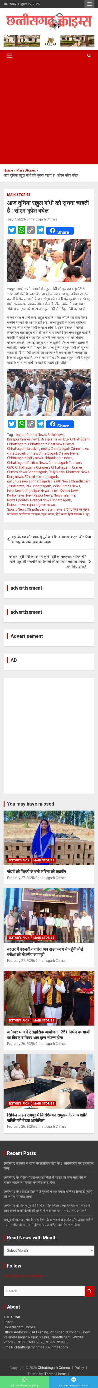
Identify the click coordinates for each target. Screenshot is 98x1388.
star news (55, 509)
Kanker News (69, 491)
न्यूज (44, 514)
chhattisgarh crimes (22, 453)
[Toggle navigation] (10, 55)
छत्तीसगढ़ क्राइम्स (29, 514)
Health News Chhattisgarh (70, 481)
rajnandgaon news (41, 505)
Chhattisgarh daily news (25, 458)
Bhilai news (56, 435)
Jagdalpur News (37, 491)
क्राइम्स (77, 509)
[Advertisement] (49, 113)
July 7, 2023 (16, 219)
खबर (86, 509)
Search (89, 1291)
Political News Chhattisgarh (50, 500)
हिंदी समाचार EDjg (79, 514)
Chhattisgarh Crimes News (58, 453)
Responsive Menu (89, 4)
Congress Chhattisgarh (53, 467)
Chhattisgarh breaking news (28, 448)
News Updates (18, 500)
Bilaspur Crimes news (23, 439)
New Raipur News (39, 495)
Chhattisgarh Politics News (27, 463)
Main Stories (18, 195)
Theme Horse (55, 1374)
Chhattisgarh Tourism (65, 463)
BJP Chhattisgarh (76, 439)
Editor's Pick (19, 860)
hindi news (16, 486)
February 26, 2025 (20, 1044)
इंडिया (67, 509)
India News (15, 491)
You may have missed (30, 804)
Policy (79, 1368)
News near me (64, 495)
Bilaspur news (51, 439)
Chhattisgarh (17, 444)
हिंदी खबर (61, 514)
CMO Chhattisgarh (21, 467)
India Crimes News (66, 486)
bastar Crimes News (31, 435)
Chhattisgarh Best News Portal (51, 444)
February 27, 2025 (20, 878)
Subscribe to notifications (24, 1276)
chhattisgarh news (58, 458)
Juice (54, 491)
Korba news (16, 495)
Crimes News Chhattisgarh (27, 472)
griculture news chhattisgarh (28, 481)
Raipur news (16, 505)
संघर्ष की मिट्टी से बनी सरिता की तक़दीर (36, 871)
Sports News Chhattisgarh (26, 509)
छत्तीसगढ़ (12, 514)
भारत (51, 514)
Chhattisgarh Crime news (70, 448)
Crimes (77, 467)
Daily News (57, 472)
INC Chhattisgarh (38, 486)
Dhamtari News (77, 472)
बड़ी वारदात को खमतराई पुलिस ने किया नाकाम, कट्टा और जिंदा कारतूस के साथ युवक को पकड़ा (51, 539)
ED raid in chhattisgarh (41, 477)
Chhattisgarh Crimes (41, 219)
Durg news (15, 477)
